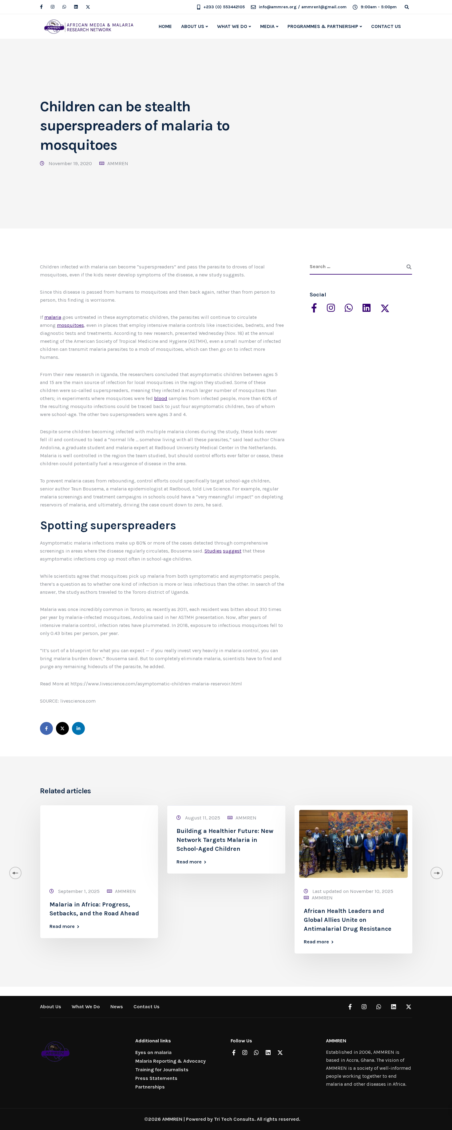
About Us (50, 1006)
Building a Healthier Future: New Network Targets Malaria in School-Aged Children (224, 839)
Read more (62, 926)
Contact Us (146, 1006)
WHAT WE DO (232, 26)
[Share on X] (62, 728)
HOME (165, 26)
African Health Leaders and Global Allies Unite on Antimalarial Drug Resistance (347, 919)
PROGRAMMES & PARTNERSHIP (322, 26)
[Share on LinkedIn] (78, 728)
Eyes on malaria (153, 1052)
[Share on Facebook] (46, 728)
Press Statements (156, 1078)
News (116, 1006)
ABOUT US (192, 26)
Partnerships (150, 1087)
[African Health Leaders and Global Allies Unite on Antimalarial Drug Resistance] (353, 843)
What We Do (86, 1006)
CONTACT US (386, 26)
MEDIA (267, 26)
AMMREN (117, 163)
